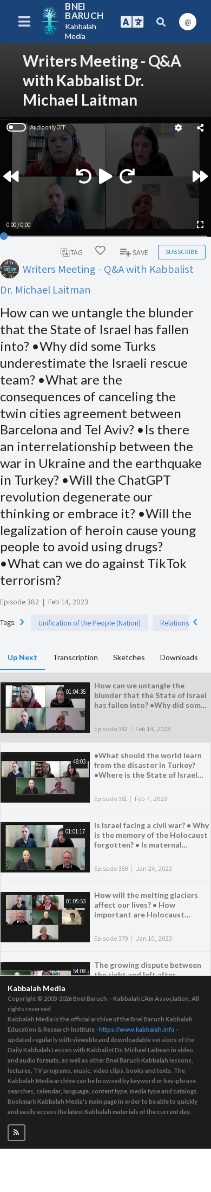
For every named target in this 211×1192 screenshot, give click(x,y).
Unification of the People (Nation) (89, 623)
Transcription (75, 657)
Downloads (179, 657)
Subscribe (182, 251)
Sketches (129, 657)
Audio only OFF (47, 127)
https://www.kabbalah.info (137, 1029)
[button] (16, 1132)
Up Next (22, 657)
